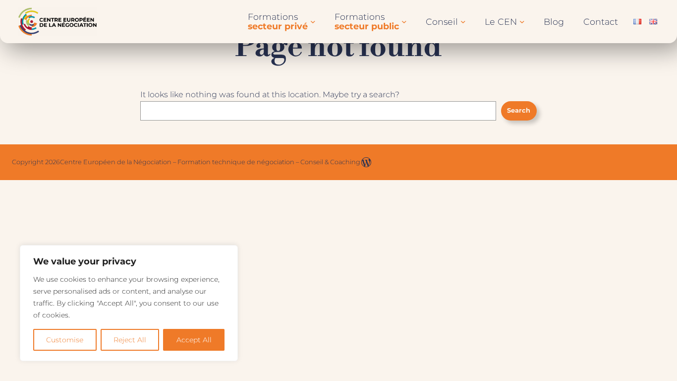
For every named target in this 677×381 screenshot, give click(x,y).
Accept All (194, 339)
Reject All (129, 339)
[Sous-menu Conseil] (463, 21)
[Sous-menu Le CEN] (522, 21)
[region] (129, 303)
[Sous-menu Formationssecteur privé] (313, 21)
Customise (64, 339)
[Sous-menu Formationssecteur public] (404, 21)
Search (518, 110)
